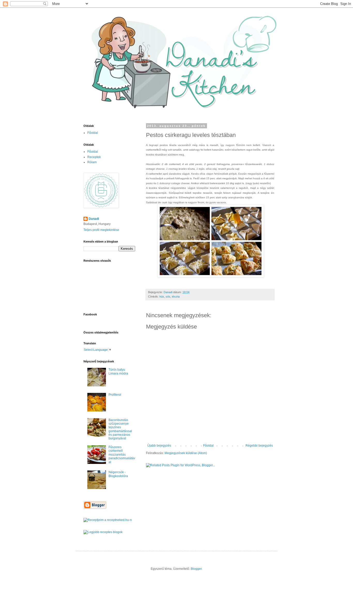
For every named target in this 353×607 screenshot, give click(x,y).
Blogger (196, 569)
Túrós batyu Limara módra (118, 371)
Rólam (92, 162)
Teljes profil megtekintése (101, 230)
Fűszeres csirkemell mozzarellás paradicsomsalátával (122, 454)
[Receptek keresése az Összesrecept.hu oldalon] (102, 532)
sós (168, 296)
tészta (176, 296)
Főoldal (208, 445)
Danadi (94, 219)
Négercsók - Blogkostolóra (118, 474)
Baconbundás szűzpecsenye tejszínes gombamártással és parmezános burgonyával (120, 429)
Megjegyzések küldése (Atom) (186, 453)
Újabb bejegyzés (159, 445)
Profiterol (115, 394)
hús (161, 296)
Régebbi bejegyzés (259, 445)
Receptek (94, 157)
